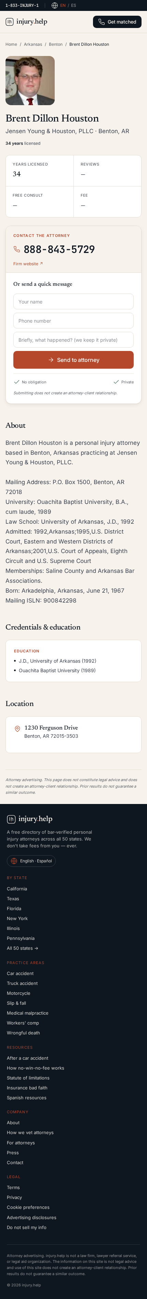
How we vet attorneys (30, 1132)
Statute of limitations (28, 1078)
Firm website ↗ (28, 263)
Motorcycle (18, 993)
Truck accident (22, 983)
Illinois (13, 928)
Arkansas (33, 44)
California (17, 888)
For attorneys (21, 1142)
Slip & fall (16, 1003)
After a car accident (27, 1058)
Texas (13, 898)
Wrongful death (23, 1032)
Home (11, 44)
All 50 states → (22, 948)
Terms (13, 1187)
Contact (15, 1162)
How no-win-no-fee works (35, 1068)
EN (63, 5)
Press (13, 1152)
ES (73, 5)
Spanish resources (26, 1097)
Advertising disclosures (31, 1217)
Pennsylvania (21, 938)
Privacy (14, 1197)
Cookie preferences (28, 1207)
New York (17, 918)
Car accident (20, 973)
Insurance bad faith (27, 1087)
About (13, 1122)
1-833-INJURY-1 (22, 5)
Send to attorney (78, 359)
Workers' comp (23, 1023)
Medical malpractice (28, 1013)
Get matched (122, 22)
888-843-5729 (59, 249)
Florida (14, 908)
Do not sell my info (26, 1227)
